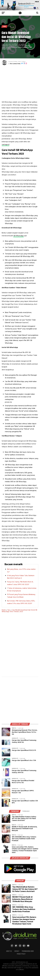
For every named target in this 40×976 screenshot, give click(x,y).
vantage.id (5, 144)
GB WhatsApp (18, 235)
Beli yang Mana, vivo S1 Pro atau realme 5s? (21, 570)
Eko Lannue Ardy (15, 64)
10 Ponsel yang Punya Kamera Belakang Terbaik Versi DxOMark (21, 596)
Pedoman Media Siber (28, 951)
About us (9, 951)
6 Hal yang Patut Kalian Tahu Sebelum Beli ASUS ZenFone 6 (20, 577)
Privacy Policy (21, 954)
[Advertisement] (20, 83)
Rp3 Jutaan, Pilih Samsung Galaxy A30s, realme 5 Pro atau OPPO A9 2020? (21, 602)
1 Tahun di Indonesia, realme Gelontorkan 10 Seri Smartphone (21, 589)
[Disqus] (20, 646)
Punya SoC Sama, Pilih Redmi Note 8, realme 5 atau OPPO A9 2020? (20, 583)
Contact (16, 951)
